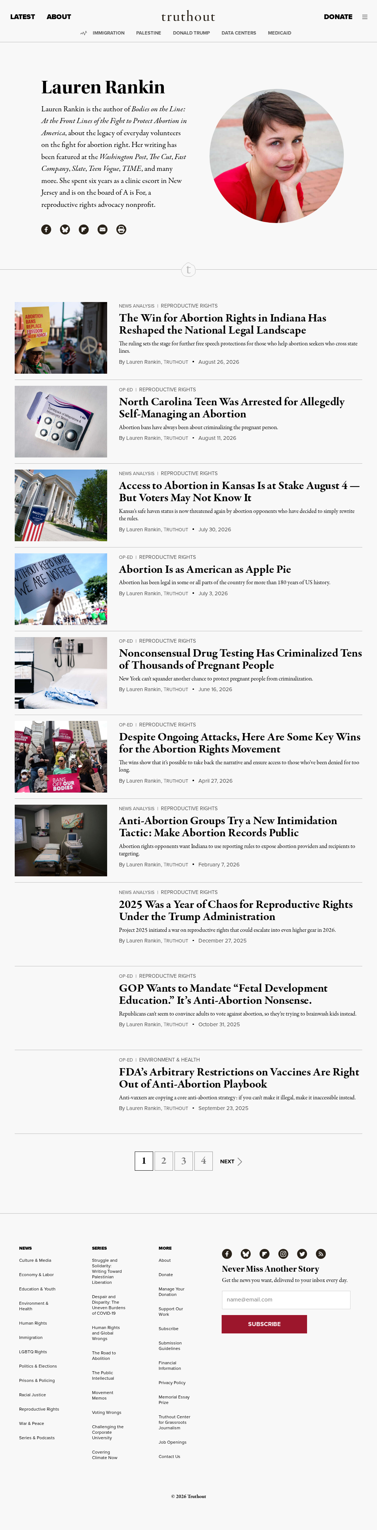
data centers (239, 32)
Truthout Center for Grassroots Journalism (174, 1422)
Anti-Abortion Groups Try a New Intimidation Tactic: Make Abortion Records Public (228, 827)
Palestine (148, 32)
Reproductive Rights (189, 306)
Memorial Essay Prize (174, 1400)
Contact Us (169, 1456)
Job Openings (173, 1442)
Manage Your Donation (171, 1292)
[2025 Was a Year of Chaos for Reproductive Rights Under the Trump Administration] (61, 924)
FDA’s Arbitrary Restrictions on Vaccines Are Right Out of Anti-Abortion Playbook (239, 1078)
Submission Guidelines (170, 1346)
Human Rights (33, 1323)
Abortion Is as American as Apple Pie (205, 570)
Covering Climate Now (104, 1455)
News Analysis (137, 305)
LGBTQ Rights (33, 1351)
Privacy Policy (172, 1382)
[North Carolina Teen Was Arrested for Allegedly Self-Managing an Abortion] (61, 421)
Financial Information (170, 1366)
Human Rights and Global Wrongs (106, 1333)
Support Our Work (171, 1311)
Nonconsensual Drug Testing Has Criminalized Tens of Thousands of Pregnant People (240, 660)
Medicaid (279, 32)
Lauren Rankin (143, 362)
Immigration (108, 32)
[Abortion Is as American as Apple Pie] (61, 589)
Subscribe (169, 1328)
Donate (338, 16)
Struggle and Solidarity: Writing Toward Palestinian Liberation (107, 1271)
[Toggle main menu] (365, 16)
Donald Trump (191, 32)
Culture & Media (35, 1260)
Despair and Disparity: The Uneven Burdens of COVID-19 (109, 1305)
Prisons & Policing (37, 1380)
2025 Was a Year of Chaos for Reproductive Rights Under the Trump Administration (235, 911)
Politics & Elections (38, 1366)
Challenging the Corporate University (108, 1432)
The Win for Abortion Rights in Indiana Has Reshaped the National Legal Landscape (222, 324)
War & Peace (31, 1423)
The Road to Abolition (104, 1356)
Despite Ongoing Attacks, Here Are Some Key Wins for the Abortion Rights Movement (239, 743)
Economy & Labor (36, 1274)
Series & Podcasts (37, 1437)
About (59, 16)
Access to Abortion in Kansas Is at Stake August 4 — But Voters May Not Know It (239, 492)
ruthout (175, 362)
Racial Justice (32, 1394)
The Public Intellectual (103, 1375)
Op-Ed (126, 389)
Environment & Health (169, 1060)
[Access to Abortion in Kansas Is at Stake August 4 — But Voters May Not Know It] (61, 505)
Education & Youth (37, 1289)
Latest (22, 16)
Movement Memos (102, 1395)
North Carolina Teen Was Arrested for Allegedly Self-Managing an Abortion (232, 408)
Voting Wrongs (106, 1412)
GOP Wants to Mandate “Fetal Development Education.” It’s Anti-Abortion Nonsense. (223, 995)
